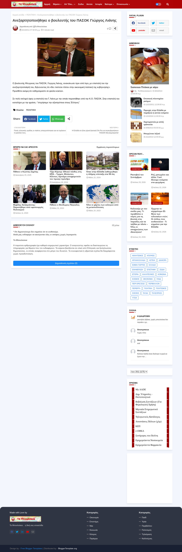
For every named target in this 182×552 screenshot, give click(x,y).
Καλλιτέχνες (147, 538)
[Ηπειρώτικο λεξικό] (136, 137)
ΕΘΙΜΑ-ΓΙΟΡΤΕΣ (138, 265)
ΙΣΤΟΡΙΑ (135, 274)
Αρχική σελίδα (18, 15)
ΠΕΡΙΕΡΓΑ (136, 288)
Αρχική (47, 4)
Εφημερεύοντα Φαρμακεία (148, 445)
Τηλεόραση (147, 534)
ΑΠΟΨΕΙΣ (151, 256)
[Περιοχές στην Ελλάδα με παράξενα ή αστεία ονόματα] (136, 114)
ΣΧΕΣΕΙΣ (135, 293)
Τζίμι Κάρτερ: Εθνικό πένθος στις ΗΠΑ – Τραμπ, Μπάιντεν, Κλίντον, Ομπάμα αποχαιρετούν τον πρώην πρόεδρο (66, 175)
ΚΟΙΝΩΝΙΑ (162, 274)
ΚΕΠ (138, 426)
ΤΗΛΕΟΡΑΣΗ (157, 293)
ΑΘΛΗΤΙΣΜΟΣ (137, 256)
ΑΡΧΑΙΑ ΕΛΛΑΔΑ (138, 260)
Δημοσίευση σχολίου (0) (66, 263)
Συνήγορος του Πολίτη (147, 435)
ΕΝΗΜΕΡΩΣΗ (137, 270)
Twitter (45, 119)
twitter (161, 23)
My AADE (141, 389)
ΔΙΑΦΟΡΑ (162, 260)
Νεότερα (108, 4)
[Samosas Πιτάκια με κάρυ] (150, 66)
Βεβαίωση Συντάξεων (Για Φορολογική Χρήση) (149, 403)
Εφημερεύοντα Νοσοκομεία (149, 440)
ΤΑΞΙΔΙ (145, 293)
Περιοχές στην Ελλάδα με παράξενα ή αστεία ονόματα (156, 111)
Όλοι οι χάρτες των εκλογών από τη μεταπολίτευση (102, 206)
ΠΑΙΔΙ (159, 279)
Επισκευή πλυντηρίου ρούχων (153, 100)
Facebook (32, 119)
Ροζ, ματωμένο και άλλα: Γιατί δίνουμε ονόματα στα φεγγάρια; (160, 179)
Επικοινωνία (122, 4)
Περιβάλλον (147, 526)
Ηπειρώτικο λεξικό (152, 134)
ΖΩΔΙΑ (162, 270)
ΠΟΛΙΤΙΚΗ (30, 15)
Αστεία (89, 4)
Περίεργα (94, 538)
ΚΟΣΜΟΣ (135, 279)
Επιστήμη (94, 521)
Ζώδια (81, 4)
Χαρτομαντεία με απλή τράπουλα (154, 123)
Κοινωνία (94, 530)
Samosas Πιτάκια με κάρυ (144, 87)
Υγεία (144, 521)
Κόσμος (93, 534)
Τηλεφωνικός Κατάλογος (148, 416)
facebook (141, 23)
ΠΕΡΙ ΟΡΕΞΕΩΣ (138, 284)
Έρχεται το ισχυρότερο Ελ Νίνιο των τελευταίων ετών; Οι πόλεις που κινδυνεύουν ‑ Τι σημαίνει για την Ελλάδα (159, 218)
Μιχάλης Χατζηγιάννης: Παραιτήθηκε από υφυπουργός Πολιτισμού (28, 207)
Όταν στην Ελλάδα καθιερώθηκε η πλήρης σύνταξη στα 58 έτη (102, 173)
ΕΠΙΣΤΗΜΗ (151, 270)
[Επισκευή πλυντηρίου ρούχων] (136, 102)
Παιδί (144, 517)
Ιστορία (98, 4)
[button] (167, 4)
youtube (141, 30)
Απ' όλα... (68, 4)
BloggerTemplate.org (67, 548)
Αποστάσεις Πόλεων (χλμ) (149, 421)
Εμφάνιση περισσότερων (108, 147)
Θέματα (56, 4)
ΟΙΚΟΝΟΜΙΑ (148, 279)
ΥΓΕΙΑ (134, 298)
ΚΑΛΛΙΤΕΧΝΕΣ (148, 274)
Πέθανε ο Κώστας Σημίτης (25, 172)
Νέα (91, 526)
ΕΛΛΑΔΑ (152, 265)
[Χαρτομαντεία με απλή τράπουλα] (136, 126)
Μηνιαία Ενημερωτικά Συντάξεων (147, 410)
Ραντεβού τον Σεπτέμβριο (137, 176)
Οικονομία (94, 517)
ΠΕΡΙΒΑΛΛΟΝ (154, 284)
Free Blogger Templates (31, 548)
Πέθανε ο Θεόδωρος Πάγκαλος (64, 205)
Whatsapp (59, 119)
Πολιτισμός (147, 530)
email (161, 30)
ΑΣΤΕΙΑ (152, 260)
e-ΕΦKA (140, 431)
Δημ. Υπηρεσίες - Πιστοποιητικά (144, 395)
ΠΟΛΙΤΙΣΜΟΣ (161, 288)
